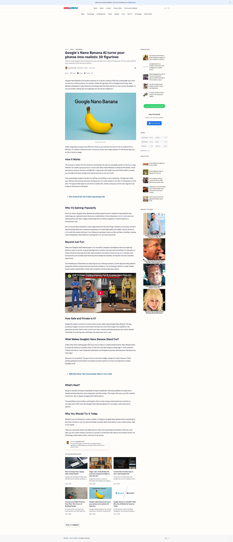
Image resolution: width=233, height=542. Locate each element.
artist (67, 232)
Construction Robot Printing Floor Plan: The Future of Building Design (75, 504)
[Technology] (90, 14)
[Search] (168, 8)
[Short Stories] (148, 14)
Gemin (130, 165)
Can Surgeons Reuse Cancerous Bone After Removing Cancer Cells (156, 180)
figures (119, 253)
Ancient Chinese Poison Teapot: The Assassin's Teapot (156, 94)
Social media (122, 216)
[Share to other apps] (92, 73)
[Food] (123, 14)
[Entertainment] (101, 14)
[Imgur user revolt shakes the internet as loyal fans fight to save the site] (100, 463)
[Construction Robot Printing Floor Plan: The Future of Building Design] (76, 493)
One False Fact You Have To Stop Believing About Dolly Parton (154, 312)
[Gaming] (116, 14)
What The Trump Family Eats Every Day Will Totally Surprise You (154, 261)
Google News (132, 2)
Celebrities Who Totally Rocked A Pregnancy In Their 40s (154, 236)
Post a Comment (72, 525)
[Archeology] (138, 14)
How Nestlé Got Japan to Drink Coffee (157, 164)
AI (122, 347)
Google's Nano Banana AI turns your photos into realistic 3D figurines (100, 504)
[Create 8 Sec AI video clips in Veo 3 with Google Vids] (125, 463)
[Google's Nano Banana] (100, 116)
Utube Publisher (73, 538)
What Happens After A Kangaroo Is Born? (156, 172)
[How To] (129, 14)
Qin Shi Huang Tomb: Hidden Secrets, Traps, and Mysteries (156, 86)
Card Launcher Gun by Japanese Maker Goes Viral (156, 199)
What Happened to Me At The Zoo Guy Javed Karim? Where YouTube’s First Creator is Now (157, 77)
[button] (165, 8)
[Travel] (110, 14)
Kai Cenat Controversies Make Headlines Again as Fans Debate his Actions (157, 57)
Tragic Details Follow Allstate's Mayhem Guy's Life (154, 287)
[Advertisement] (116, 32)
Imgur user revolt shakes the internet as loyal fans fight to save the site (99, 474)
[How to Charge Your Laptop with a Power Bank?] (76, 463)
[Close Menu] (230, 2)
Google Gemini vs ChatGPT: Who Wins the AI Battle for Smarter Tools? (125, 504)
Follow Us (155, 123)
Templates (101, 538)
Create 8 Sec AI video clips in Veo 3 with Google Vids (123, 473)
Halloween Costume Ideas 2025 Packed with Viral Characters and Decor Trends (157, 189)
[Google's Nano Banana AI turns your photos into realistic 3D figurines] (100, 493)
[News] (82, 14)
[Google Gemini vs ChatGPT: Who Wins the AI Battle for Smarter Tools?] (125, 493)
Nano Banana (95, 147)
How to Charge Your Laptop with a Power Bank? (74, 473)
